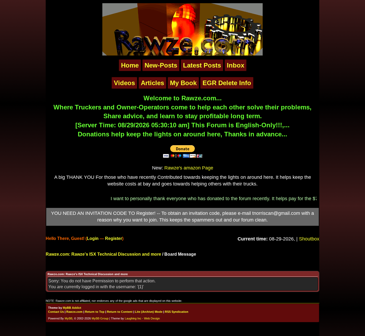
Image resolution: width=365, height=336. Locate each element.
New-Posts (161, 65)
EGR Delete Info (227, 82)
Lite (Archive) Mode (148, 311)
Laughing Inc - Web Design (142, 318)
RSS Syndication (176, 311)
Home (130, 65)
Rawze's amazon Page (188, 168)
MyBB (68, 318)
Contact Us (56, 311)
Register (113, 238)
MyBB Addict (72, 307)
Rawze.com (74, 311)
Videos (124, 82)
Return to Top (94, 311)
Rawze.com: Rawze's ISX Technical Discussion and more (103, 254)
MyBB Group (100, 318)
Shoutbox (309, 239)
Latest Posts (202, 65)
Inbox (235, 65)
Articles (152, 82)
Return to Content (120, 311)
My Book (183, 82)
